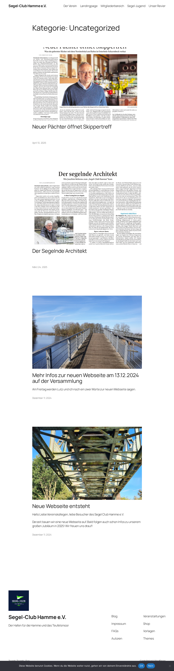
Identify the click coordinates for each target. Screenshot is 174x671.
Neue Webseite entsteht (61, 506)
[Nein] (169, 666)
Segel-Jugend (136, 6)
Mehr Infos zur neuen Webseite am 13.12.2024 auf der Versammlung (85, 378)
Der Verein (70, 6)
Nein (150, 665)
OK (141, 665)
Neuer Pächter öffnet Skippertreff (72, 127)
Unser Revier (157, 6)
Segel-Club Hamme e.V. (27, 5)
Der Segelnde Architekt (59, 251)
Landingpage (89, 6)
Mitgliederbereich (112, 6)
